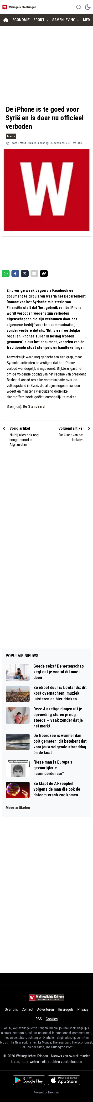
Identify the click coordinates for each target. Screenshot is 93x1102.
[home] (6, 20)
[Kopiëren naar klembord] (44, 273)
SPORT (39, 20)
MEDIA (88, 20)
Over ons (11, 1009)
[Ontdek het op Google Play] (29, 1080)
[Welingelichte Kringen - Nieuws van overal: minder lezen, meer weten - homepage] (20, 7)
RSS (39, 1019)
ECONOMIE (21, 20)
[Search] (79, 7)
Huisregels (65, 1009)
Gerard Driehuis (27, 143)
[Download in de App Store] (64, 1080)
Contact (27, 1009)
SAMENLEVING (63, 20)
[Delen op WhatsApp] (6, 273)
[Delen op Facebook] (15, 273)
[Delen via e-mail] (34, 273)
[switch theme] (87, 7)
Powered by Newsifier (46, 1092)
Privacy (82, 1009)
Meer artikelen (18, 807)
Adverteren (45, 1009)
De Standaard (34, 406)
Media (11, 136)
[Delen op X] (25, 273)
